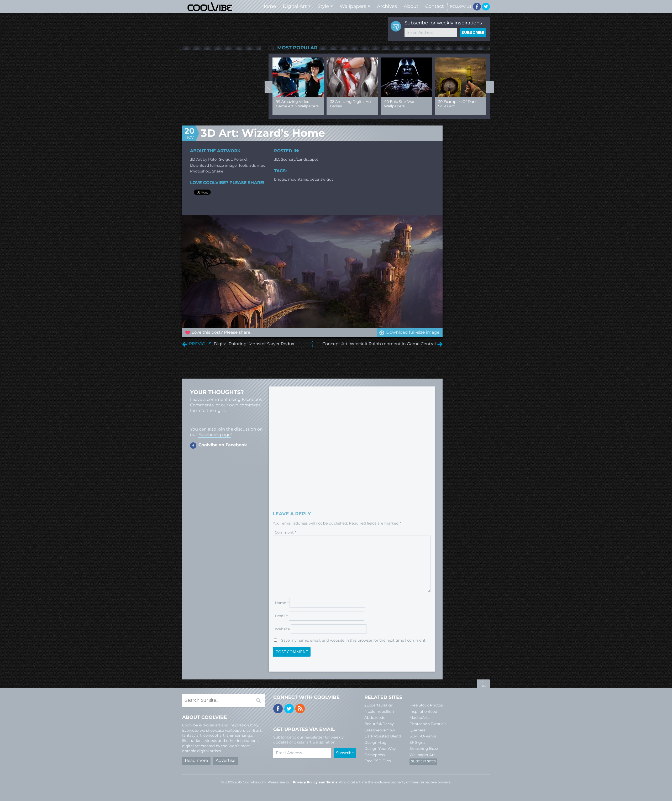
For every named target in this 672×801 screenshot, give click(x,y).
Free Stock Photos (426, 705)
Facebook (477, 7)
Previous (268, 87)
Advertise (225, 760)
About (411, 6)
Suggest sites (423, 761)
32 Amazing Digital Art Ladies (350, 103)
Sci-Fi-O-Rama (423, 736)
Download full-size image (412, 332)
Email (281, 616)
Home (268, 6)
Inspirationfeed (423, 711)
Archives (387, 6)
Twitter (486, 7)
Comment (285, 532)
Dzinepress (374, 754)
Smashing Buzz (424, 748)
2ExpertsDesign (378, 705)
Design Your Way (380, 748)
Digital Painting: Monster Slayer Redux (254, 344)
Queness (418, 730)
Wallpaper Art (422, 754)
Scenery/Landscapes (299, 159)
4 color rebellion (379, 711)
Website (282, 629)
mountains (298, 179)
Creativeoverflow (379, 730)
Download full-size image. (214, 165)
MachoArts (419, 717)
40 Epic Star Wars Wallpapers (400, 103)
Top (483, 684)
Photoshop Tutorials (428, 723)
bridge (280, 179)
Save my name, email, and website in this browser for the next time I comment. (353, 640)
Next (490, 87)
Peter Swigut (220, 159)
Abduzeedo (375, 717)
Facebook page (214, 434)
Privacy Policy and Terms (315, 782)
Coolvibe (210, 6)
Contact (434, 6)
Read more (196, 760)
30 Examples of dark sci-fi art (457, 103)
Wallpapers (353, 6)
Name (281, 602)
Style (323, 6)
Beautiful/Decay (379, 723)
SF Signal (418, 742)
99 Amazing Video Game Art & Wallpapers (297, 103)
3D (276, 159)
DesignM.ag (375, 742)
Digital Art (295, 6)
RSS (300, 708)
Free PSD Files (377, 760)
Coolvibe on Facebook (222, 445)
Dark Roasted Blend (382, 736)
